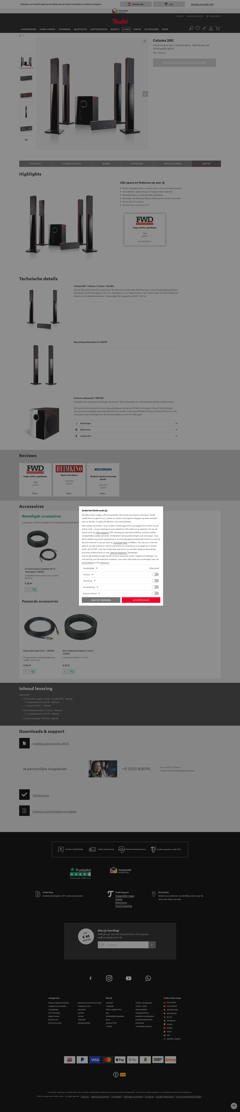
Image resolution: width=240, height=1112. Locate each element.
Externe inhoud (90, 593)
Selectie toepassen (101, 600)
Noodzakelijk (88, 568)
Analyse (86, 574)
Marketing (87, 580)
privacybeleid (87, 562)
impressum (104, 562)
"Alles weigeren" (102, 532)
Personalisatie (89, 587)
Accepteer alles (141, 600)
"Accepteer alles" (120, 542)
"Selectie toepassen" (118, 552)
